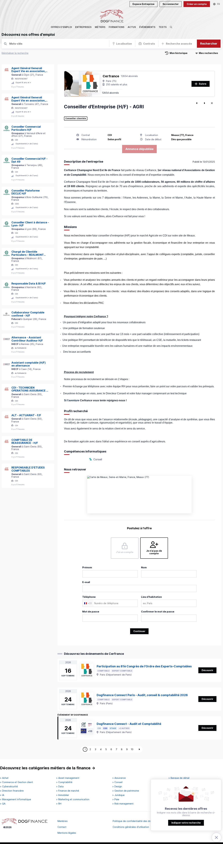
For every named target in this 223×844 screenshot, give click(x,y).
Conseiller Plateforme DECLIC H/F (25, 192)
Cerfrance (111, 76)
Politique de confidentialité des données (135, 821)
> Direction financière (12, 790)
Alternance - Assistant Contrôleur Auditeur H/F (27, 339)
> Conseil (117, 782)
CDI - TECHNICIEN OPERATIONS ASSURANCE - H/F (29, 389)
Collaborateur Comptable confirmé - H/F (27, 314)
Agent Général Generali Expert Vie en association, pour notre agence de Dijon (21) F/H (29, 70)
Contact (61, 827)
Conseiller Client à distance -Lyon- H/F (30, 224)
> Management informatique (15, 799)
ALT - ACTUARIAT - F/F (26, 415)
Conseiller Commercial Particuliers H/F (26, 128)
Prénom (87, 567)
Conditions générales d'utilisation (131, 827)
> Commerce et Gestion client (16, 782)
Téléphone (89, 596)
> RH (58, 803)
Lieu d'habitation (151, 596)
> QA (2, 803)
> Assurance (119, 778)
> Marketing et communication (72, 799)
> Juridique (118, 795)
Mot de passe (90, 611)
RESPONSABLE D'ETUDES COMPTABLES (28, 469)
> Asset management (67, 778)
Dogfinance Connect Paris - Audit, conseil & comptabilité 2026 (142, 695)
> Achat (4, 778)
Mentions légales (66, 832)
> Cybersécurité (9, 786)
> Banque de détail (178, 778)
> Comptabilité (64, 782)
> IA (2, 795)
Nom (144, 567)
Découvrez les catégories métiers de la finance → (47, 768)
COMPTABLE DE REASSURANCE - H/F (24, 441)
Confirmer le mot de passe (157, 611)
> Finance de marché (67, 790)
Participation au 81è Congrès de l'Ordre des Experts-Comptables (144, 666)
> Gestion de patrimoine (125, 790)
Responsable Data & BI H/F (28, 283)
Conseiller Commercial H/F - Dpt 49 (29, 160)
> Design (117, 786)
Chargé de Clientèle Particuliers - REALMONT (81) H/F (27, 253)
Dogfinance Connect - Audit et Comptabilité (129, 724)
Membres (62, 821)
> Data (60, 786)
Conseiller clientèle (75, 118)
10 (132, 749)
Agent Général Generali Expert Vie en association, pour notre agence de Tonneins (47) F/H (28, 99)
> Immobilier (62, 795)
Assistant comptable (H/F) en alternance (28, 364)
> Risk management (123, 803)
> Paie (115, 799)
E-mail (86, 582)
